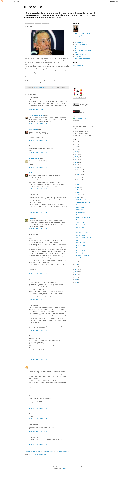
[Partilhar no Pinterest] (64, 87)
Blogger (64, 468)
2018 (76, 162)
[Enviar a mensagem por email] (58, 87)
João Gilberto (80, 222)
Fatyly (31, 218)
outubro (79, 174)
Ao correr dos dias (80, 56)
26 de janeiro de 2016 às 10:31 (38, 274)
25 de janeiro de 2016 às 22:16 (38, 152)
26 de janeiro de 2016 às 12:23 (38, 299)
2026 (76, 141)
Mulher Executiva (81, 235)
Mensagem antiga (64, 451)
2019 (76, 159)
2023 (76, 149)
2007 (76, 282)
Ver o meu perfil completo (80, 36)
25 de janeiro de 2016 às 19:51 (38, 124)
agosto (79, 179)
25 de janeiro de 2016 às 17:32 (38, 109)
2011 (76, 272)
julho (78, 182)
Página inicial (49, 451)
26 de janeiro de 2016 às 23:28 (38, 408)
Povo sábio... (80, 214)
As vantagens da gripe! (83, 202)
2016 (76, 167)
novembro (80, 172)
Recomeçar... (80, 207)
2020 (76, 157)
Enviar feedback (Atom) (39, 454)
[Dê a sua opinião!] (59, 87)
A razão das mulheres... (83, 255)
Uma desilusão (80, 242)
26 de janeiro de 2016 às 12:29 (38, 330)
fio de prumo (33, 7)
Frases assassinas (81, 250)
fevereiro (79, 194)
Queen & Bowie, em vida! (83, 237)
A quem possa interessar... (84, 232)
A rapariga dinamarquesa (83, 230)
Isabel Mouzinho (34, 158)
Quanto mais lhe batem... (83, 225)
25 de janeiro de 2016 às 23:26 (38, 167)
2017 (76, 164)
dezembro (80, 169)
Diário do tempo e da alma (82, 58)
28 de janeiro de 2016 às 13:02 (38, 419)
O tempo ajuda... (81, 253)
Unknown (32, 365)
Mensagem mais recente (33, 451)
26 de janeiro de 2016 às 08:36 (38, 228)
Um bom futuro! (80, 227)
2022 (76, 152)
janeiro (79, 197)
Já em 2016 (79, 258)
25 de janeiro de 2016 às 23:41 (38, 188)
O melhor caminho (81, 245)
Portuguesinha (33, 173)
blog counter (78, 120)
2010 (76, 274)
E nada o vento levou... (81, 54)
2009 (76, 277)
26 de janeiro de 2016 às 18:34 (38, 390)
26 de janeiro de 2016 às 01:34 (38, 212)
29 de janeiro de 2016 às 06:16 (38, 431)
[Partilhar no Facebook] (63, 87)
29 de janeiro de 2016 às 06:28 (38, 444)
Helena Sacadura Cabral (36, 115)
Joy (77, 240)
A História (79, 204)
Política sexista (80, 212)
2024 (76, 147)
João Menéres (33, 129)
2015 (76, 261)
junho (78, 184)
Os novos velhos (81, 199)
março (78, 192)
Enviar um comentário (33, 448)
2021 (76, 154)
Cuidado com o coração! (83, 217)
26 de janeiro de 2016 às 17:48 (38, 359)
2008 (76, 279)
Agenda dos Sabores (81, 44)
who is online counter (75, 120)
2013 (76, 267)
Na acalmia (79, 209)
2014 (76, 264)
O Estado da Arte (79, 42)
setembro (79, 177)
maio (78, 187)
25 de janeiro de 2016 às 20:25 (38, 140)
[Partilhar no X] (61, 87)
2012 (76, 269)
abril (78, 189)
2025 (76, 144)
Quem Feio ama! (81, 247)
